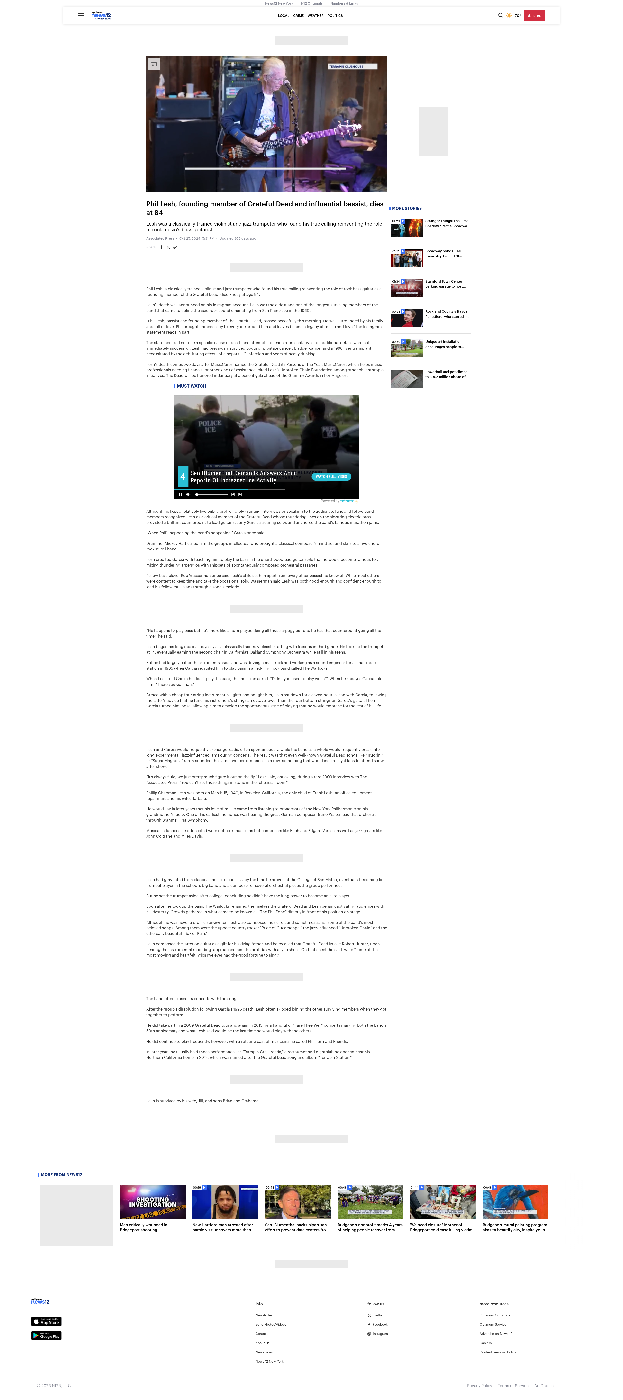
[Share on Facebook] (161, 247)
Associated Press (160, 238)
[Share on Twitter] (168, 247)
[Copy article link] (175, 247)
